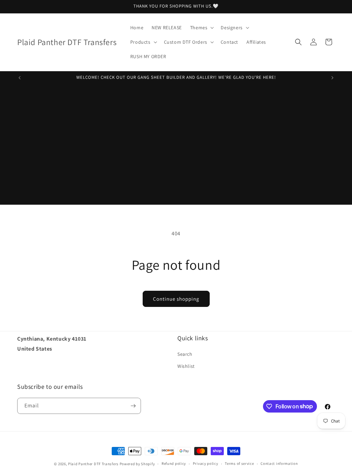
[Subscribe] (133, 406)
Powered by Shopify (137, 463)
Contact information (279, 463)
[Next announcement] (332, 77)
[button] (201, 27)
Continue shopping (176, 299)
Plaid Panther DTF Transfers (93, 463)
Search (184, 354)
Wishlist (186, 366)
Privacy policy (205, 463)
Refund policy (174, 463)
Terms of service (239, 463)
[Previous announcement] (19, 77)
